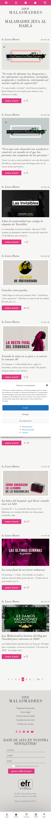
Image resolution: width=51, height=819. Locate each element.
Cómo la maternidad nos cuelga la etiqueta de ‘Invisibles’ (22, 222)
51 (25, 587)
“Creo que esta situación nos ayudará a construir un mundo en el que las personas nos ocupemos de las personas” (25, 152)
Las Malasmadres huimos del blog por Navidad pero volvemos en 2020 (24, 637)
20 (25, 308)
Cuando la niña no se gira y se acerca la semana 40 (24, 357)
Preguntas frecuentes (25, 708)
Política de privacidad (28, 429)
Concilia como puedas (15, 290)
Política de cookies (27, 426)
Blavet (34, 801)
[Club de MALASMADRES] (25, 13)
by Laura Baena (11, 39)
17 (25, 443)
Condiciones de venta (25, 720)
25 (25, 521)
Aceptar (25, 408)
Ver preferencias (25, 421)
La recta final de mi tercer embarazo (23, 570)
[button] (47, 385)
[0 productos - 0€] (35, 2)
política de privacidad (30, 766)
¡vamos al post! (11, 100)
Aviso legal (25, 432)
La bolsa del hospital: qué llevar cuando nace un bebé (25, 502)
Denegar (25, 414)
